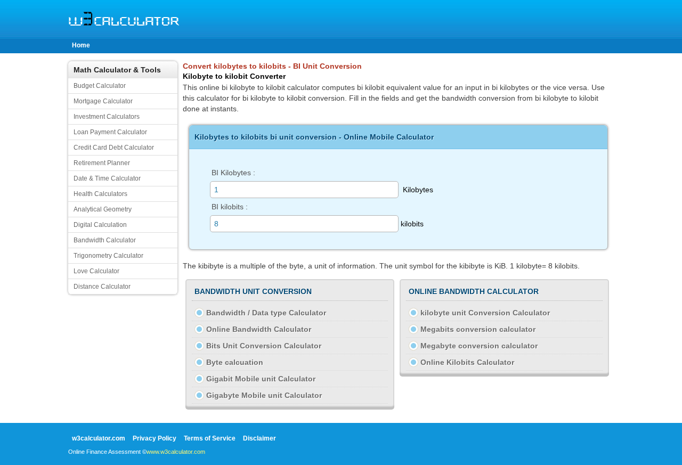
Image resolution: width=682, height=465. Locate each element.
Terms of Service (210, 438)
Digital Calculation (100, 225)
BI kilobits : (230, 206)
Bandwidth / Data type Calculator (266, 312)
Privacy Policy (154, 438)
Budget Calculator (100, 85)
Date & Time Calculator (107, 178)
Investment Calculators (107, 116)
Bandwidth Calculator (105, 240)
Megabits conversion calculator (477, 329)
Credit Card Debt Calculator (114, 147)
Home (81, 45)
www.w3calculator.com (176, 451)
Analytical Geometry (103, 209)
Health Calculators (100, 194)
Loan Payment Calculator (110, 132)
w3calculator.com (98, 438)
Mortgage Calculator (103, 101)
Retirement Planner (102, 163)
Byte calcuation (234, 362)
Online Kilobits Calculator (467, 362)
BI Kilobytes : (233, 172)
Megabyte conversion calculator (479, 345)
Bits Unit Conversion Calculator (263, 345)
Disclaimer (259, 438)
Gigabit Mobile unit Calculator (260, 378)
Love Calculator (96, 271)
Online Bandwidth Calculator (258, 329)
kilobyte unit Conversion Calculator (485, 312)
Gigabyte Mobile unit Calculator (264, 395)
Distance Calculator (102, 286)
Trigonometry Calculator (108, 255)
